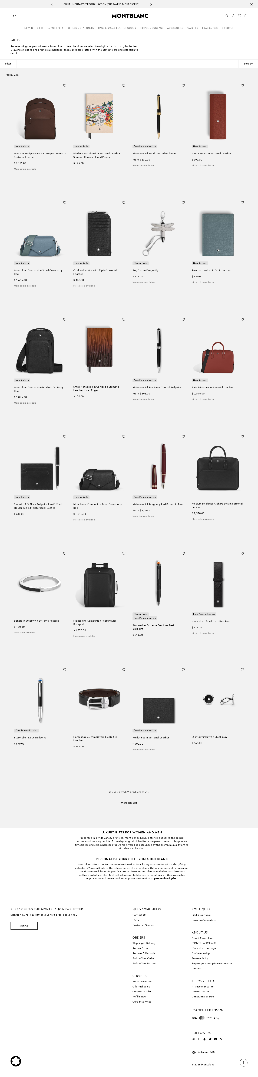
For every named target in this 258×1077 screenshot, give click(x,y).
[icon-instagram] (193, 1039)
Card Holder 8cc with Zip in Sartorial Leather (95, 272)
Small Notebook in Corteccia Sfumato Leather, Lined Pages (96, 389)
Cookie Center (200, 991)
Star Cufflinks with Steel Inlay (209, 737)
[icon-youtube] (215, 1039)
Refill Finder (140, 997)
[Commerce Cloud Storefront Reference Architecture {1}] (130, 15)
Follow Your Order (143, 958)
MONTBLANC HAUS (204, 943)
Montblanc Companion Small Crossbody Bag (38, 272)
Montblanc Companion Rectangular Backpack (94, 623)
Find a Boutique (201, 915)
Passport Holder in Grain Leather (211, 270)
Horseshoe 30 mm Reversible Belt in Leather (95, 739)
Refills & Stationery (81, 28)
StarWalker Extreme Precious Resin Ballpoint (154, 627)
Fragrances (210, 28)
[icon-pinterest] (221, 1039)
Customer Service (143, 925)
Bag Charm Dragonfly (145, 270)
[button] (233, 15)
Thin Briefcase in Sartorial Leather (212, 387)
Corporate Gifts (142, 991)
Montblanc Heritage (204, 948)
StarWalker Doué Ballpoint (30, 738)
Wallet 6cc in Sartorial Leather (151, 738)
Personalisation (142, 981)
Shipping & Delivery (144, 943)
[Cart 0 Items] (245, 16)
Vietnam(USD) (206, 1052)
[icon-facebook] (198, 1039)
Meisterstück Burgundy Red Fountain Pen (158, 504)
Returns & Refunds (144, 953)
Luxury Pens (56, 28)
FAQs (136, 920)
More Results (129, 803)
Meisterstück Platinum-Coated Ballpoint (157, 387)
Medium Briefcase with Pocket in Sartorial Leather (217, 506)
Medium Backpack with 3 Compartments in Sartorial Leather (40, 155)
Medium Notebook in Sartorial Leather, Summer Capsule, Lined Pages (97, 155)
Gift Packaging (141, 987)
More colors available (25, 169)
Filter (8, 64)
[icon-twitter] (210, 1039)
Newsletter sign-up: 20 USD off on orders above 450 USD (125, 4)
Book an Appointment (205, 920)
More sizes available (143, 166)
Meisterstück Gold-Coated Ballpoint (154, 153)
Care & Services (142, 1002)
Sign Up (24, 926)
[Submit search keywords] (227, 16)
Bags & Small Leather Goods (117, 28)
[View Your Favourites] (239, 16)
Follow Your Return (144, 963)
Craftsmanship (201, 953)
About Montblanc (202, 938)
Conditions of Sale (203, 997)
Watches (192, 28)
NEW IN (28, 28)
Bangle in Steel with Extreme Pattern (36, 621)
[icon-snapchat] (204, 1039)
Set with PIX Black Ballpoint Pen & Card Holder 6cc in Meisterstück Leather (38, 506)
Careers (196, 968)
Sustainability (200, 958)
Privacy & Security (203, 987)
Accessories (175, 28)
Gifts (40, 28)
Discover (228, 28)
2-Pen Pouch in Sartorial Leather (211, 153)
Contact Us (139, 915)
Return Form (140, 948)
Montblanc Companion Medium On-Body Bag (38, 389)
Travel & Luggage (151, 28)
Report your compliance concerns (212, 963)
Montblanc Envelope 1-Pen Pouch (212, 621)
